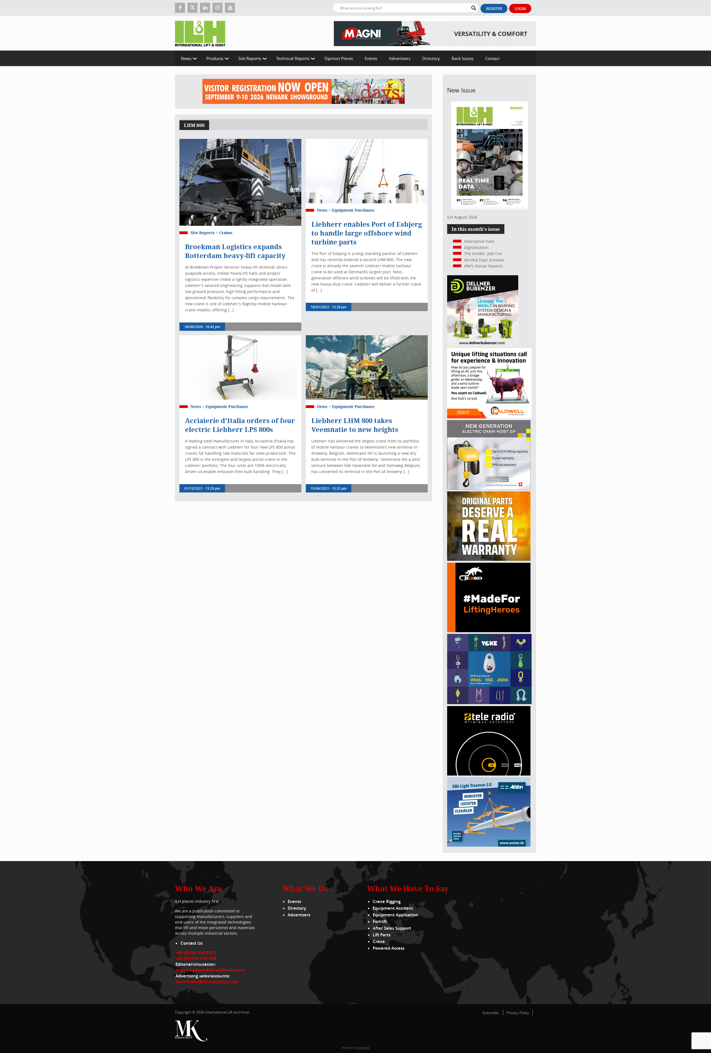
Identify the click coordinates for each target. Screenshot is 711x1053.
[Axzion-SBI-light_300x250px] (488, 845)
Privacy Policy (518, 1012)
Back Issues (463, 58)
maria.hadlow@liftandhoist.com (210, 970)
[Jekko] (488, 630)
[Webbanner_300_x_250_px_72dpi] (488, 774)
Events (371, 58)
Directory (431, 58)
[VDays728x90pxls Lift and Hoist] (303, 91)
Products (214, 58)
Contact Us (191, 943)
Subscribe (490, 1012)
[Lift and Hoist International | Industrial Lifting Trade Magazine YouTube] (230, 8)
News (186, 58)
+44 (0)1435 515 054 (196, 958)
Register (494, 8)
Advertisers (399, 58)
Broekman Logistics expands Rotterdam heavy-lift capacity (235, 251)
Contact (492, 58)
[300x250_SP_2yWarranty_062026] (488, 559)
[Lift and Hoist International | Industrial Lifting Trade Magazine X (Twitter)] (192, 8)
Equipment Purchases (353, 210)
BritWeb (364, 1048)
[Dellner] (482, 344)
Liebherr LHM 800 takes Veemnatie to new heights (354, 425)
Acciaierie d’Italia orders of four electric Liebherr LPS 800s (240, 425)
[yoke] (489, 702)
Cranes (225, 232)
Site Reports (249, 58)
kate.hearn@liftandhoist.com (207, 982)
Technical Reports (292, 58)
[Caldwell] (489, 416)
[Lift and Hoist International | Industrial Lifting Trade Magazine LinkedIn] (205, 8)
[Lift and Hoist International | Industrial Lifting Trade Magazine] (202, 33)
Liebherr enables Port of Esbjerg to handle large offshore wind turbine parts (366, 233)
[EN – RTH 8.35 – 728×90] (435, 33)
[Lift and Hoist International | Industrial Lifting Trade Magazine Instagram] (217, 8)
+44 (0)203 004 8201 (196, 952)
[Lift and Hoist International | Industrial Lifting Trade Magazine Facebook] (180, 8)
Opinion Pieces (338, 58)
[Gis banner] (488, 488)
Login (520, 8)
